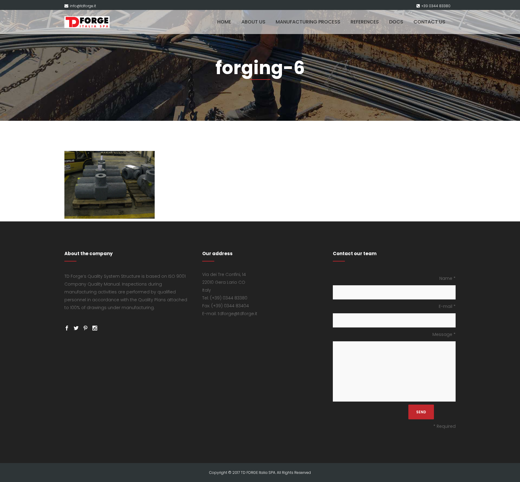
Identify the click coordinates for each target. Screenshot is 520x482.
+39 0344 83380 (435, 5)
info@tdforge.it (83, 5)
